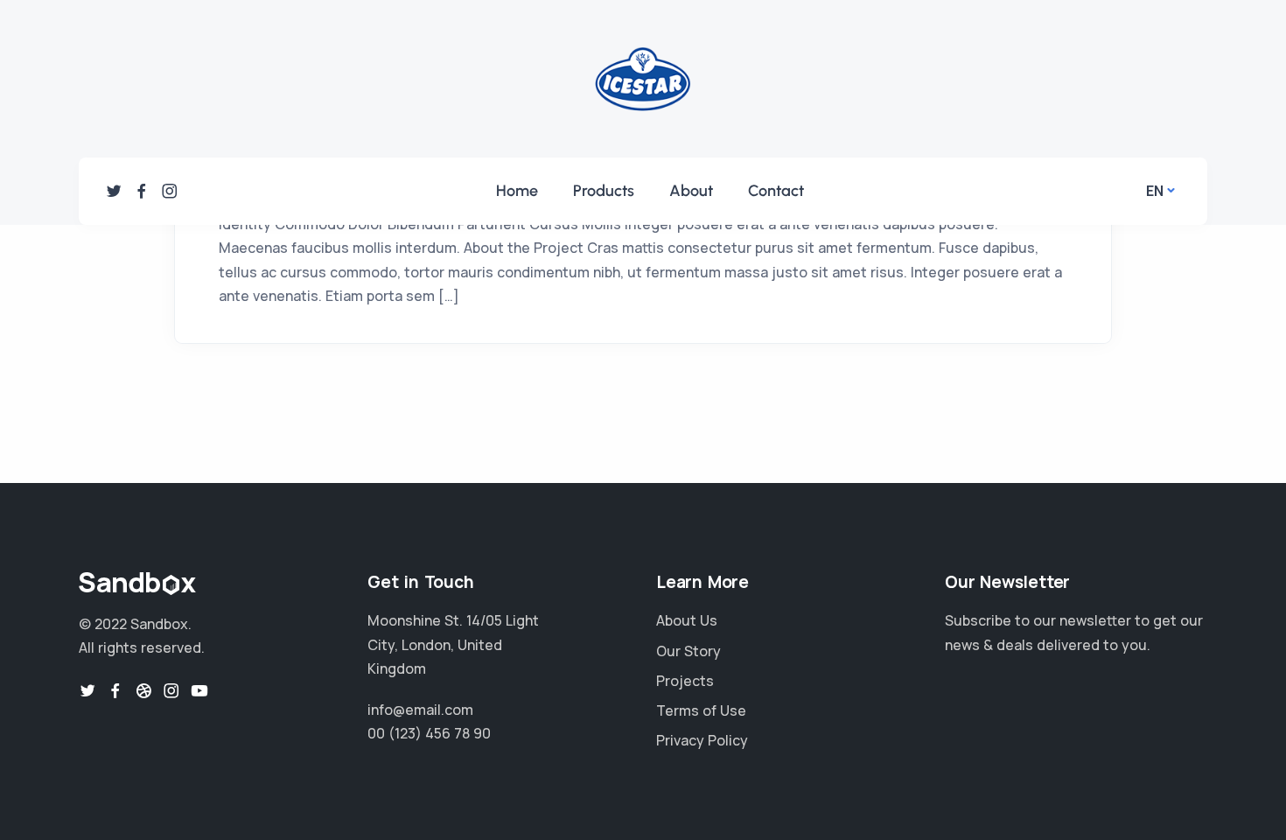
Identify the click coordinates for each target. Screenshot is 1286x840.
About (691, 190)
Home (517, 190)
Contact (776, 190)
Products (603, 190)
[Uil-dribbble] (143, 690)
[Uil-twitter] (113, 191)
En (1155, 190)
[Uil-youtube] (199, 690)
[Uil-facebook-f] (141, 191)
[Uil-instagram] (169, 191)
